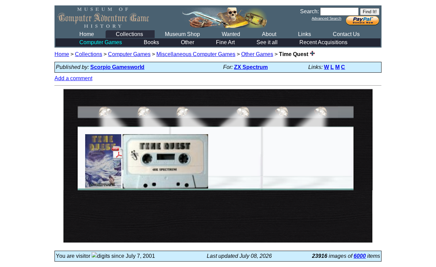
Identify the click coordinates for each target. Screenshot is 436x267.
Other (187, 42)
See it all (267, 42)
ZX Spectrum (251, 67)
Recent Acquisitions (323, 42)
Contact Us (346, 34)
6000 (360, 256)
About (269, 34)
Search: (309, 11)
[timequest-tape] (165, 188)
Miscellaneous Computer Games (195, 54)
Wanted (231, 34)
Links (304, 34)
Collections (129, 34)
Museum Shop (182, 34)
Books (151, 42)
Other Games (257, 54)
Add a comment (73, 78)
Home (86, 34)
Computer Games (100, 42)
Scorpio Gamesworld (117, 67)
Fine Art (225, 42)
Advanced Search (326, 18)
